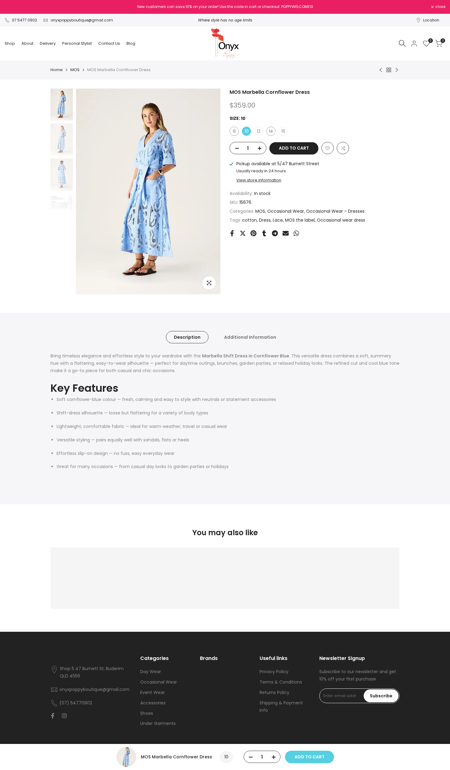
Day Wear (150, 672)
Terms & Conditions (281, 682)
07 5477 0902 (24, 20)
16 (283, 131)
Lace (278, 220)
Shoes (146, 713)
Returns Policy (274, 692)
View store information (258, 180)
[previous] (88, 191)
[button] (327, 148)
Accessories (153, 703)
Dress (265, 220)
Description (187, 337)
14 (272, 132)
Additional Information (250, 337)
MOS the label (300, 220)
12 (259, 131)
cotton (249, 220)
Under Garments (158, 723)
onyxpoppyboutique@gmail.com (82, 20)
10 (247, 131)
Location (431, 20)
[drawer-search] (402, 43)
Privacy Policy (274, 672)
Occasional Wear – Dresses (335, 211)
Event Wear (152, 692)
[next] (208, 191)
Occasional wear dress (341, 220)
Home (57, 70)
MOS (75, 70)
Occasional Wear (285, 211)
